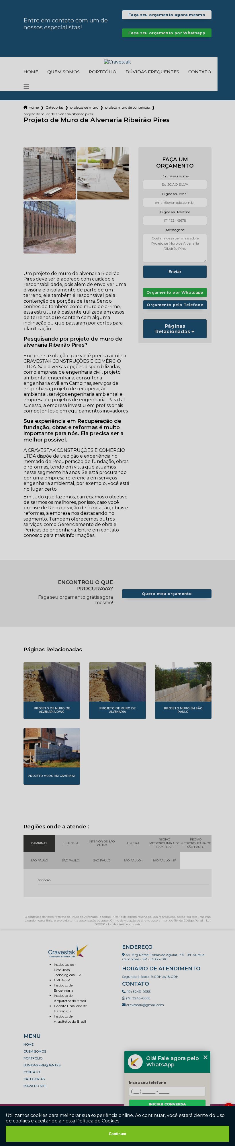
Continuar (117, 1134)
